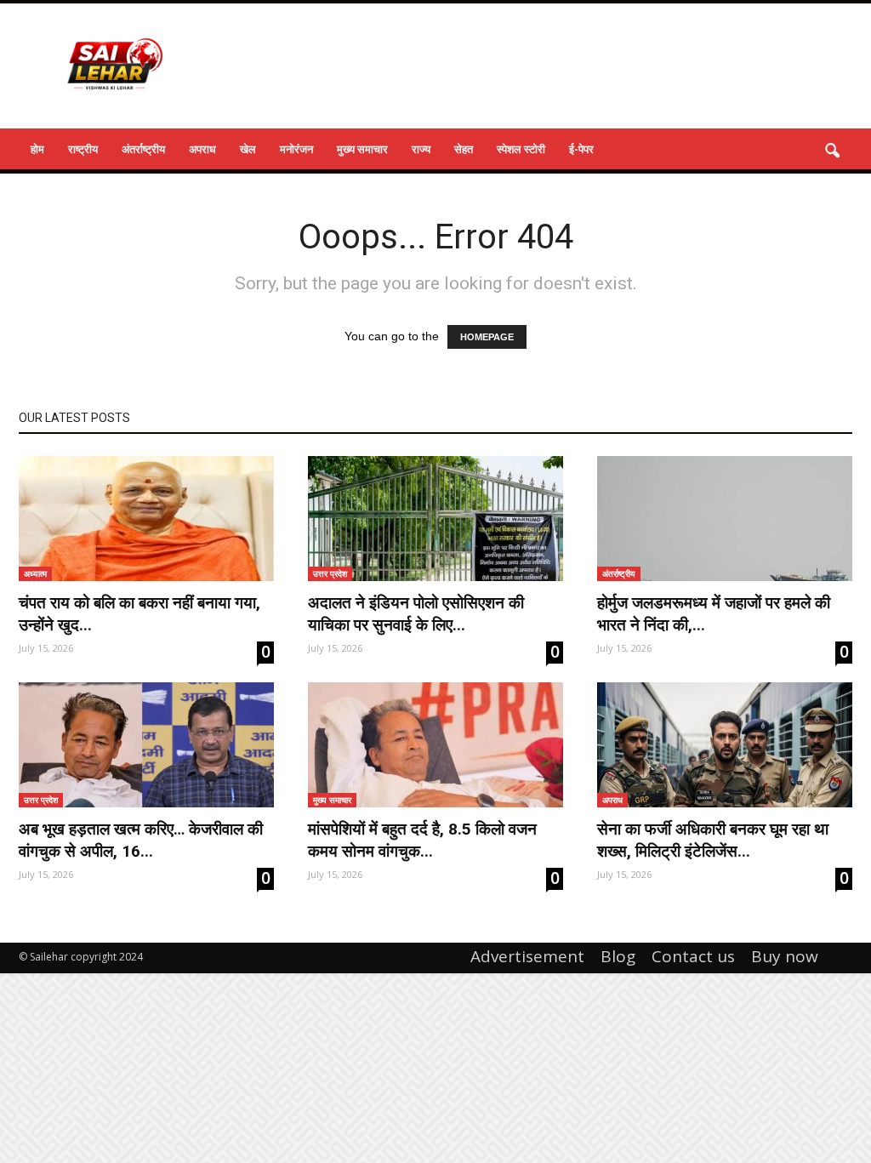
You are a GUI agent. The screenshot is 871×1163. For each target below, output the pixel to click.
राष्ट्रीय (83, 149)
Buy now (784, 956)
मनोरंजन (296, 149)
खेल (248, 149)
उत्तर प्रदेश (330, 573)
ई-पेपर (581, 149)
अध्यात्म (35, 573)
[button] (831, 151)
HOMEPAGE (487, 337)
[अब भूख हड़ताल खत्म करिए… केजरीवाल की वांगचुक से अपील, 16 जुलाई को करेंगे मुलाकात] (146, 744)
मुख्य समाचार (362, 149)
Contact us (693, 956)
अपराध (202, 149)
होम (37, 149)
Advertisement (527, 956)
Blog (618, 956)
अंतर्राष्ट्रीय (143, 149)
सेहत (463, 149)
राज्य (421, 149)
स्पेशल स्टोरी (521, 149)
